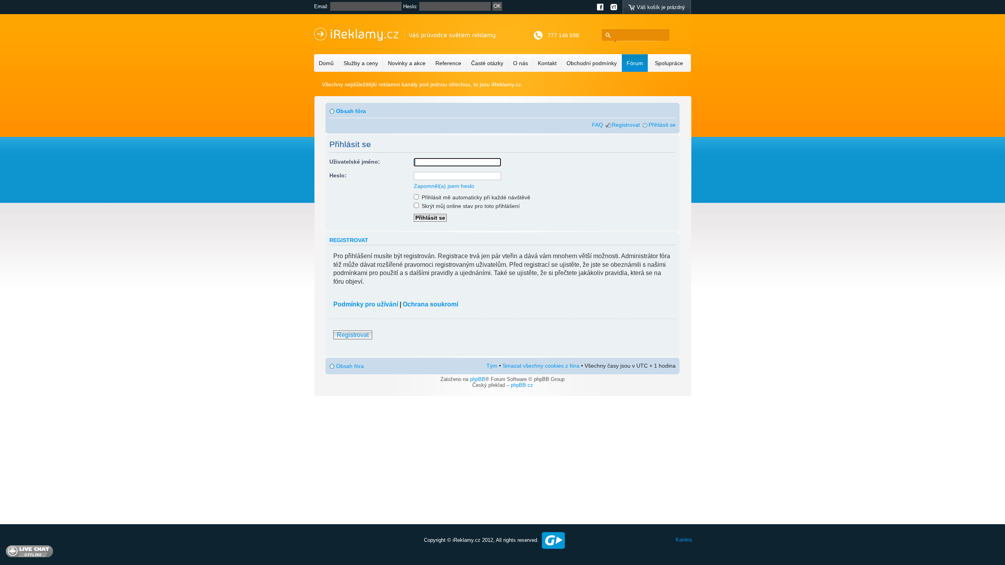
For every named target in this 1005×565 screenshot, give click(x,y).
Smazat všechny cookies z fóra (540, 366)
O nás (520, 63)
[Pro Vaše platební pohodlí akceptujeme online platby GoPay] (553, 540)
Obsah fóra (351, 111)
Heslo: (410, 6)
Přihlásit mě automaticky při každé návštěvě (475, 197)
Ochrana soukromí (430, 304)
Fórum (635, 63)
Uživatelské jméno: (354, 162)
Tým (491, 366)
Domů (326, 63)
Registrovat (626, 125)
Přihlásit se (662, 125)
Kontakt (547, 63)
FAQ (597, 125)
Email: (321, 6)
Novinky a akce (407, 63)
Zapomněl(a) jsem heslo (444, 186)
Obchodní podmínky (591, 63)
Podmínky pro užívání (365, 304)
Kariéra (684, 540)
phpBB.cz (522, 385)
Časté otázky (487, 63)
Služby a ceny (361, 63)
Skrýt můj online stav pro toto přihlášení (470, 206)
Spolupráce (669, 63)
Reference (448, 63)
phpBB (477, 379)
